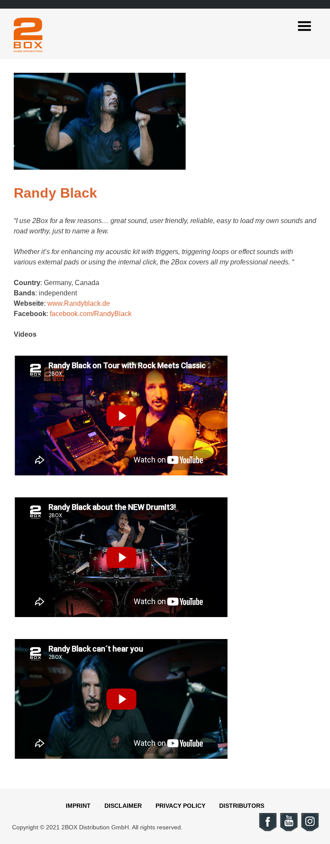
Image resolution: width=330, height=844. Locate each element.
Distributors (241, 805)
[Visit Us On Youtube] (288, 830)
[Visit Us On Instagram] (309, 830)
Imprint (78, 805)
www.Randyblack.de (78, 303)
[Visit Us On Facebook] (267, 830)
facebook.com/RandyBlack (90, 313)
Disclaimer (123, 805)
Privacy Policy (180, 805)
